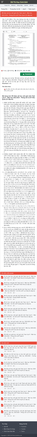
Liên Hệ (6, 426)
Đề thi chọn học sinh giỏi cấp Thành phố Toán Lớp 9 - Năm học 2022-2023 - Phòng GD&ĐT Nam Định (20, 296)
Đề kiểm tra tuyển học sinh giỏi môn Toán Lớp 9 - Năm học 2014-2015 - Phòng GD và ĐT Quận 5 (20, 335)
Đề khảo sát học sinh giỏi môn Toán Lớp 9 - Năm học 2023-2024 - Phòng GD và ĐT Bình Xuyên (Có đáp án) (20, 369)
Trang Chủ (7, 5)
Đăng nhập (20, 5)
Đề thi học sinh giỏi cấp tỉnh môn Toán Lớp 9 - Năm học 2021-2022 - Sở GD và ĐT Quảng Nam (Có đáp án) (20, 302)
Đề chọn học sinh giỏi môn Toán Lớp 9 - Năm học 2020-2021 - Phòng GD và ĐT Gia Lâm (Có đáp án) (20, 328)
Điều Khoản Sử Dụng (9, 429)
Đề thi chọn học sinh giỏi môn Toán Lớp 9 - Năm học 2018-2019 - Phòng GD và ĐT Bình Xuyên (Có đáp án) (20, 398)
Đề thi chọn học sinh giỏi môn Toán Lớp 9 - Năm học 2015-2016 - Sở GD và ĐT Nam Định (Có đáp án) (20, 309)
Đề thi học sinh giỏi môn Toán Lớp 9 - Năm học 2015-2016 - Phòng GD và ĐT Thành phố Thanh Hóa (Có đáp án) (20, 283)
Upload (26, 5)
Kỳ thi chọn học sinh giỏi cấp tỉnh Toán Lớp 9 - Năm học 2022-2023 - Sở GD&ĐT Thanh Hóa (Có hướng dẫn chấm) (20, 277)
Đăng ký (13, 5)
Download (28, 74)
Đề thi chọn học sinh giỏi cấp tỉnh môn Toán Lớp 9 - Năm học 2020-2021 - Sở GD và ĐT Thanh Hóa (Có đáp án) (20, 315)
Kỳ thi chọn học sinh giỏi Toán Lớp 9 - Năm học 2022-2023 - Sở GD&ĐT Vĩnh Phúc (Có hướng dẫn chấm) (20, 363)
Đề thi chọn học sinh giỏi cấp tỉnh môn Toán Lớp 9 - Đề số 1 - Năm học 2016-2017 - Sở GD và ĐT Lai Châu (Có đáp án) (20, 290)
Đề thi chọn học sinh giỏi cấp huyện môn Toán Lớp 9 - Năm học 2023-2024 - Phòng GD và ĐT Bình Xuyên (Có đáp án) (20, 405)
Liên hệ (31, 5)
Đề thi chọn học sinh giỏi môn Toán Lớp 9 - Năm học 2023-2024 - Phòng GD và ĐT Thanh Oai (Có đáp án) (20, 392)
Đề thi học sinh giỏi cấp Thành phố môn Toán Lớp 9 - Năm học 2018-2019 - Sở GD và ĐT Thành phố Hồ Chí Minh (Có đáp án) (20, 377)
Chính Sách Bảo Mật (9, 431)
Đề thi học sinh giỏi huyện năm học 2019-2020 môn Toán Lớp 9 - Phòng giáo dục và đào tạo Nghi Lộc (20, 322)
